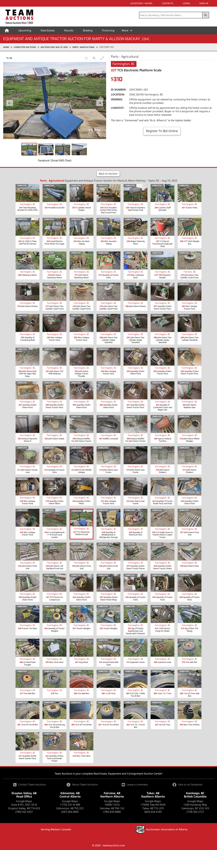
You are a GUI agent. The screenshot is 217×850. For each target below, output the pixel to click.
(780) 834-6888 (112, 812)
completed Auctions (25, 47)
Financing (108, 30)
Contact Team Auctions (32, 784)
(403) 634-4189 (153, 812)
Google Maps (24, 801)
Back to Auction (108, 173)
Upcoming (24, 30)
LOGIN (186, 3)
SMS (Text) (65, 160)
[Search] (205, 15)
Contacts (167, 3)
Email (55, 160)
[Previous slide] (9, 103)
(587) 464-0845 (70, 812)
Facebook (44, 160)
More (125, 30)
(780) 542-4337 (24, 812)
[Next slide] (99, 103)
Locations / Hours (141, 3)
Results (68, 30)
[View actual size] (94, 58)
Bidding (87, 30)
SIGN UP (203, 3)
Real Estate (48, 30)
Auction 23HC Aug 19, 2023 (54, 47)
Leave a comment (137, 784)
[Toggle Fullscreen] (86, 58)
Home (6, 47)
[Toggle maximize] (102, 58)
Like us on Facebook (190, 784)
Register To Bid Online (162, 131)
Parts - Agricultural (83, 47)
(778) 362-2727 (195, 812)
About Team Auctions (85, 784)
